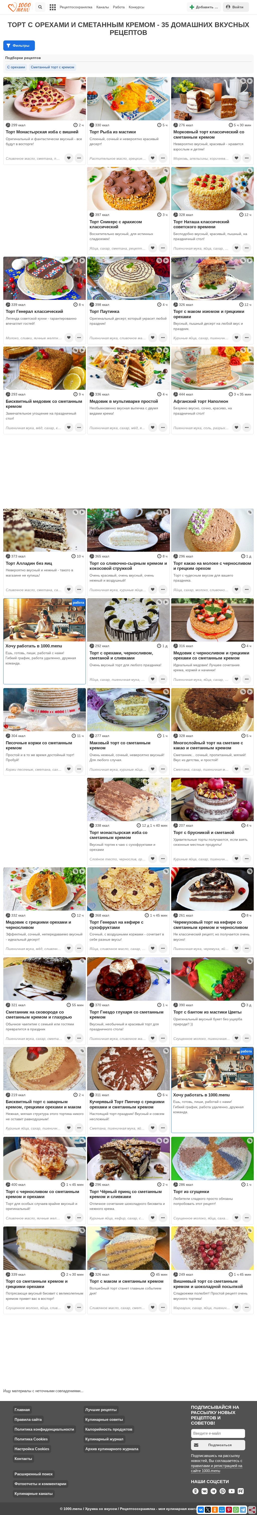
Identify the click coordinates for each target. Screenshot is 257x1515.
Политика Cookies (31, 1439)
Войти (237, 7)
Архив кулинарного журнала (111, 1449)
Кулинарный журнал (104, 1439)
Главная (22, 1410)
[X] (208, 1510)
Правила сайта (28, 1419)
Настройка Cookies (32, 1449)
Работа (119, 7)
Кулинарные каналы (34, 1493)
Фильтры (21, 45)
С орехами (16, 67)
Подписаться (220, 1445)
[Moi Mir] (222, 1510)
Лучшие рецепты (101, 1410)
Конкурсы (136, 7)
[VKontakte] (201, 1510)
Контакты (23, 1458)
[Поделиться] (252, 1510)
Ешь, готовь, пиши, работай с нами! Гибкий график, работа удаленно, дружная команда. (41, 658)
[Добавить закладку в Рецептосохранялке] (68, 157)
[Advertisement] (44, 198)
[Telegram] (243, 1510)
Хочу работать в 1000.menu (34, 646)
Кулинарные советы (104, 1419)
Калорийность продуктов (108, 1429)
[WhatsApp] (236, 1510)
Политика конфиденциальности (44, 1429)
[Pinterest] (229, 1510)
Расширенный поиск (34, 1474)
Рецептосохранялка (76, 7)
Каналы (102, 7)
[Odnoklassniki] (215, 1510)
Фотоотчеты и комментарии (40, 1484)
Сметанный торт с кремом (52, 67)
